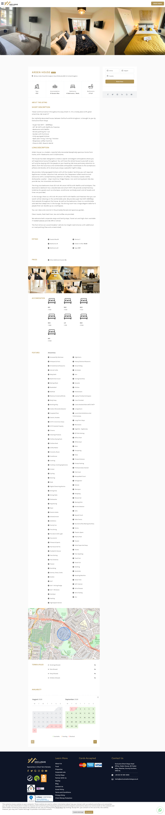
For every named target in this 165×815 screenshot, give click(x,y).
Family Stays (59, 775)
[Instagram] (39, 771)
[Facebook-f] (28, 771)
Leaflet (85, 659)
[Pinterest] (42, 771)
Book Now (119, 81)
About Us (58, 763)
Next (159, 31)
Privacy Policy (60, 795)
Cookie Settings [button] (78, 812)
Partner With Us (60, 778)
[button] (30, 610)
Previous (5, 31)
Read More (59, 807)
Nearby (57, 781)
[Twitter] (32, 771)
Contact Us (59, 786)
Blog (56, 784)
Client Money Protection (63, 798)
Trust (57, 766)
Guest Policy (59, 789)
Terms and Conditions (63, 792)
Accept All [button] (89, 812)
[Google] (35, 771)
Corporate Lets (60, 772)
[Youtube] (46, 771)
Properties (58, 769)
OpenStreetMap (92, 659)
